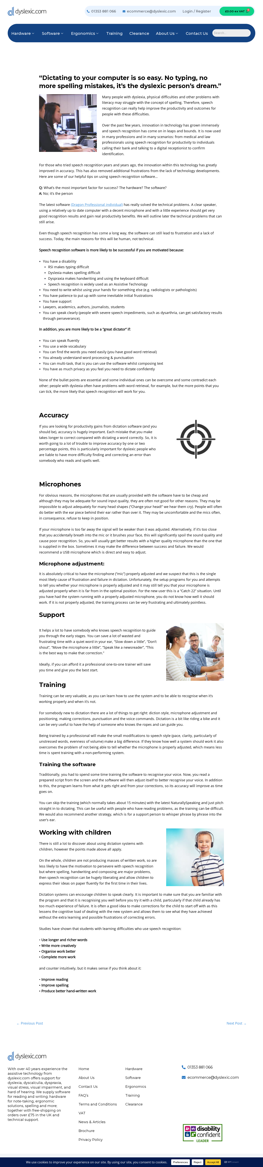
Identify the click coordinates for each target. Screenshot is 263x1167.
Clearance (139, 33)
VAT (82, 1113)
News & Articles (92, 1122)
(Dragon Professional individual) (97, 204)
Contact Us (197, 33)
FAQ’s (83, 1095)
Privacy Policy (91, 1140)
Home (84, 1069)
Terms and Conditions (98, 1104)
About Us (165, 33)
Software (51, 33)
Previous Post (29, 1023)
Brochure (87, 1131)
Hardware (21, 33)
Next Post (237, 1023)
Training (114, 33)
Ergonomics (83, 33)
